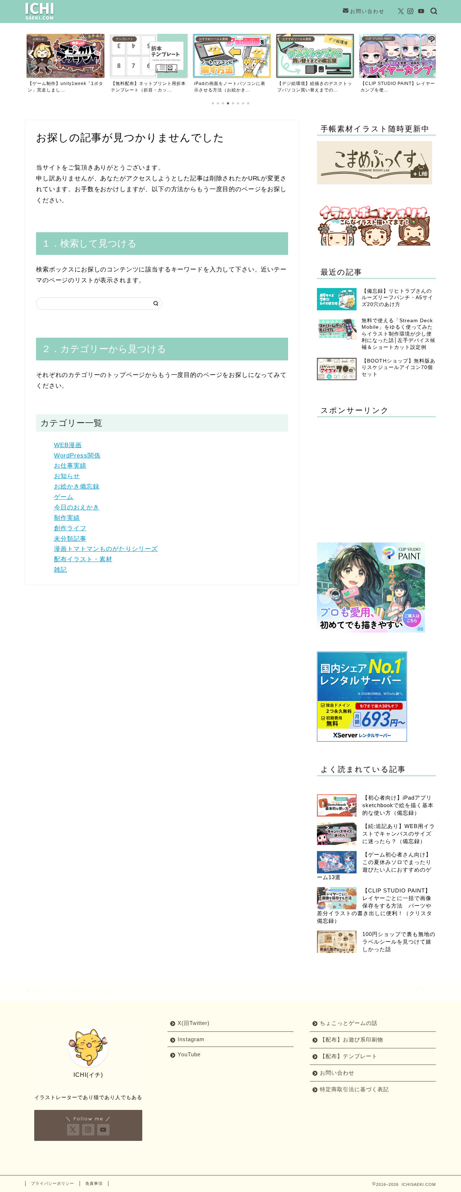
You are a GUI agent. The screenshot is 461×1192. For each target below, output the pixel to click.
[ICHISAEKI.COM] (40, 19)
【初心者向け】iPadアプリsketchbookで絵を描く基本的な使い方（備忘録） (398, 805)
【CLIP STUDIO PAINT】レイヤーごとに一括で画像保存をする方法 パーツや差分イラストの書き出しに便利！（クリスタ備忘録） (374, 905)
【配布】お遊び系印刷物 (351, 1039)
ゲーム (63, 497)
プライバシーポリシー (52, 1183)
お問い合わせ (367, 11)
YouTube (189, 1054)
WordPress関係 (77, 455)
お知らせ (67, 476)
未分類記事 (70, 538)
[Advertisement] (377, 473)
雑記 (60, 569)
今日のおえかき (76, 507)
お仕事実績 (70, 465)
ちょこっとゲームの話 (348, 1023)
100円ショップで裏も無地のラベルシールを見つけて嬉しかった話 (398, 941)
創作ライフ (70, 528)
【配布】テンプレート (348, 1056)
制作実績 (67, 517)
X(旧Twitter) (194, 1023)
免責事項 (94, 1183)
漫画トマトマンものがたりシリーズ (106, 548)
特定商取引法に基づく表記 (354, 1089)
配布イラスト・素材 (83, 559)
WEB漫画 (68, 445)
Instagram (191, 1039)
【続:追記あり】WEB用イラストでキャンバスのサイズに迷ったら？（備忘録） (398, 833)
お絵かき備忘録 (76, 486)
